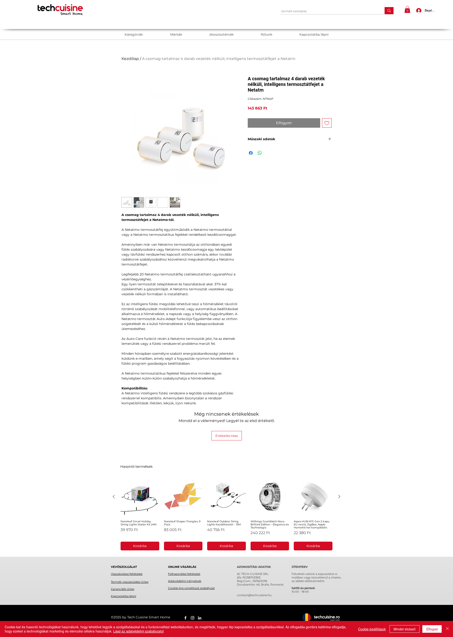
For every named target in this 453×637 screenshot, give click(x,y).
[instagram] (192, 618)
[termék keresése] (389, 10)
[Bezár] (447, 629)
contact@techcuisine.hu (254, 595)
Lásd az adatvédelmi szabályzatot (138, 631)
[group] (226, 514)
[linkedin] (199, 618)
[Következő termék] (339, 496)
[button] (407, 9)
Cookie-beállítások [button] (372, 629)
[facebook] (185, 618)
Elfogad (432, 629)
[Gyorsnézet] (140, 496)
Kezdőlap (130, 58)
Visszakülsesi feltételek (127, 574)
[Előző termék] (114, 496)
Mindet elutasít (404, 629)
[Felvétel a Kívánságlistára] (327, 123)
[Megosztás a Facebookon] (251, 153)
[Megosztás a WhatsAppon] (260, 153)
